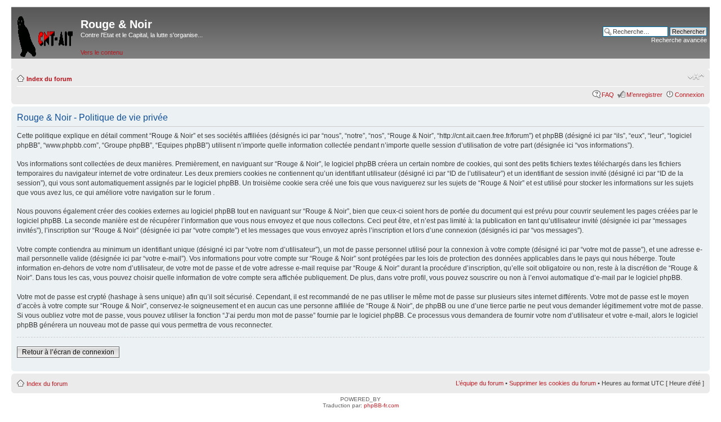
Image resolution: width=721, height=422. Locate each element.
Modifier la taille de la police (696, 77)
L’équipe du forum (480, 383)
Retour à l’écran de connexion (68, 352)
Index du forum (49, 78)
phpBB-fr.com (381, 405)
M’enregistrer (644, 94)
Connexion (689, 94)
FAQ (608, 94)
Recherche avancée (679, 40)
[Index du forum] (46, 34)
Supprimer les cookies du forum (552, 383)
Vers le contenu (102, 52)
